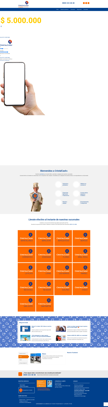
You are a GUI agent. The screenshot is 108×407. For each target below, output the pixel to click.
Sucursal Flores (61, 249)
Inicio (57, 9)
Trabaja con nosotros (23, 401)
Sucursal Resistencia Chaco (81, 283)
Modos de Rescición (78, 394)
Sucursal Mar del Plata (79, 266)
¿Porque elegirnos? (23, 363)
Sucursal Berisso (79, 233)
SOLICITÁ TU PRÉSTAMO (5, 37)
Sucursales (86, 9)
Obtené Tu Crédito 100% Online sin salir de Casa (41, 327)
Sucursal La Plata (25, 265)
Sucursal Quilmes (61, 282)
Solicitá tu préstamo (64, 9)
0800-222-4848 (73, 224)
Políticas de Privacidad (78, 386)
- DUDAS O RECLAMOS (23, 386)
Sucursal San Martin (44, 298)
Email (21, 241)
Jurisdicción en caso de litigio (80, 396)
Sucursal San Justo (25, 298)
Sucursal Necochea (25, 282)
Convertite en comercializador (25, 402)
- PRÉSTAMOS (22, 385)
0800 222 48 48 (68, 3)
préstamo (42, 174)
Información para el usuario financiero (81, 387)
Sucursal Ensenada (43, 249)
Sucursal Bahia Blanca (26, 233)
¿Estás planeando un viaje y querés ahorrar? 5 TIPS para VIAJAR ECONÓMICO (41, 336)
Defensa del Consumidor (79, 391)
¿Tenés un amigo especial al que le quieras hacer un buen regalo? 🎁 (77, 327)
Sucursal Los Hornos (62, 265)
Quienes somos (22, 353)
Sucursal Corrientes (25, 249)
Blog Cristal (79, 9)
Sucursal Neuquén (43, 282)
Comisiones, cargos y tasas (79, 389)
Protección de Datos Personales (80, 393)
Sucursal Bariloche (43, 233)
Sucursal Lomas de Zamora (43, 266)
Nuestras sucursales (31, 399)
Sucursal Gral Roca (80, 249)
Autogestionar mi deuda (27, 390)
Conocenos (73, 9)
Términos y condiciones (4, 60)
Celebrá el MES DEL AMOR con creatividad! (77, 335)
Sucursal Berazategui (63, 233)
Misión (20, 356)
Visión (20, 359)
